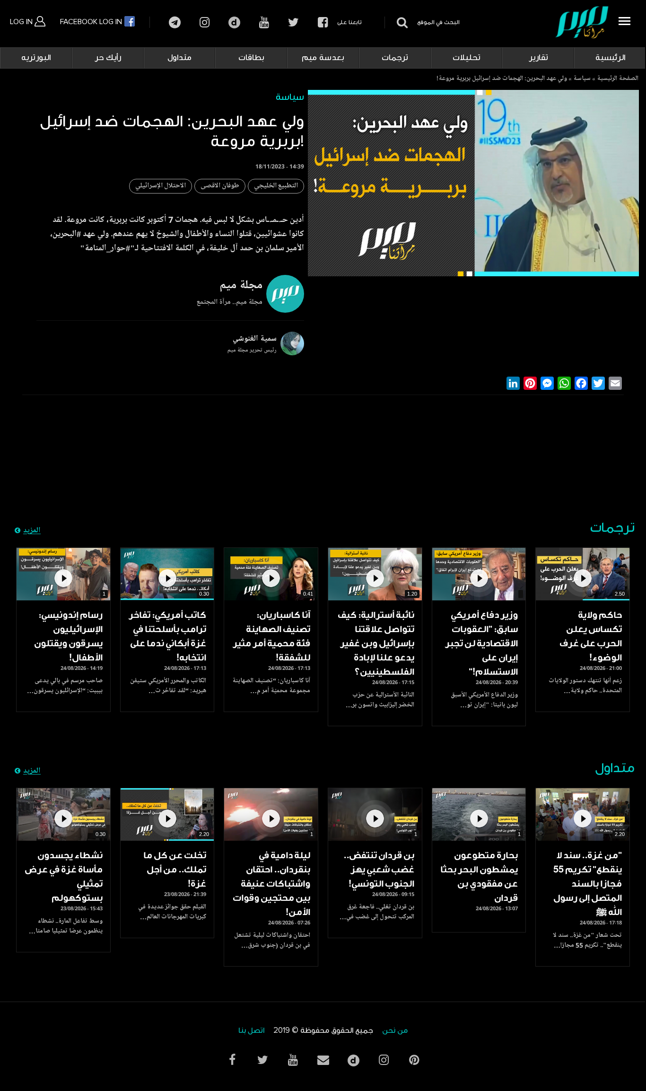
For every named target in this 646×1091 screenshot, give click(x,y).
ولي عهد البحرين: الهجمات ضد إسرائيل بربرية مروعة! (501, 79)
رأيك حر (108, 57)
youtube (264, 22)
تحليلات (466, 57)
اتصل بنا (251, 1031)
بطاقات (251, 57)
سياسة (582, 79)
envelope (323, 1060)
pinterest (414, 1060)
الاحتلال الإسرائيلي (160, 186)
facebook (322, 22)
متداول (179, 57)
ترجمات (395, 57)
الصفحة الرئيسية (617, 79)
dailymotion (234, 22)
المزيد (32, 531)
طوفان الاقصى (220, 186)
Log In (22, 22)
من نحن (395, 1031)
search (400, 22)
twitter (293, 22)
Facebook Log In (92, 22)
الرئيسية (610, 57)
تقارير (538, 57)
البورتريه (36, 57)
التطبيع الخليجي (276, 186)
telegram (174, 22)
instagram (204, 22)
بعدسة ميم (323, 57)
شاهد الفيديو (582, 574)
